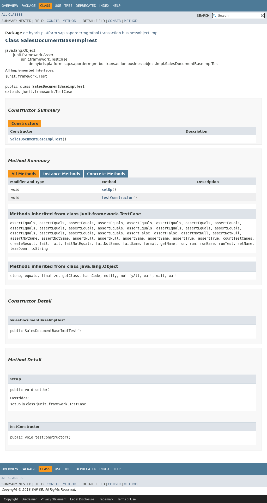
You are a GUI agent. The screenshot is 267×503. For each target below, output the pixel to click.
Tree (68, 6)
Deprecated (86, 6)
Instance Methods (61, 174)
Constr (53, 21)
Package (28, 6)
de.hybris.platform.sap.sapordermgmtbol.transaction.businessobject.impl (91, 33)
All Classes (12, 14)
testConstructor (117, 198)
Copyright (11, 499)
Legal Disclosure (82, 499)
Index (104, 6)
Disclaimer (29, 499)
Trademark (105, 499)
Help (116, 6)
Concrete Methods (106, 174)
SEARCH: (203, 15)
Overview (10, 6)
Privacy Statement (53, 499)
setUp (107, 189)
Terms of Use (126, 499)
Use (58, 6)
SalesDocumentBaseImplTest (36, 139)
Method (69, 21)
